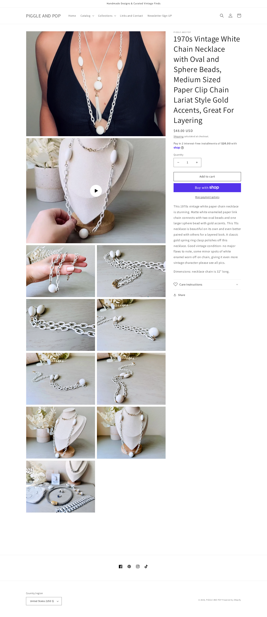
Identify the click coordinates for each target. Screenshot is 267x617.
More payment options (207, 196)
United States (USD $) (42, 601)
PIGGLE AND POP (214, 600)
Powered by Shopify (231, 600)
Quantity (178, 154)
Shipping (179, 136)
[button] (87, 16)
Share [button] (181, 294)
